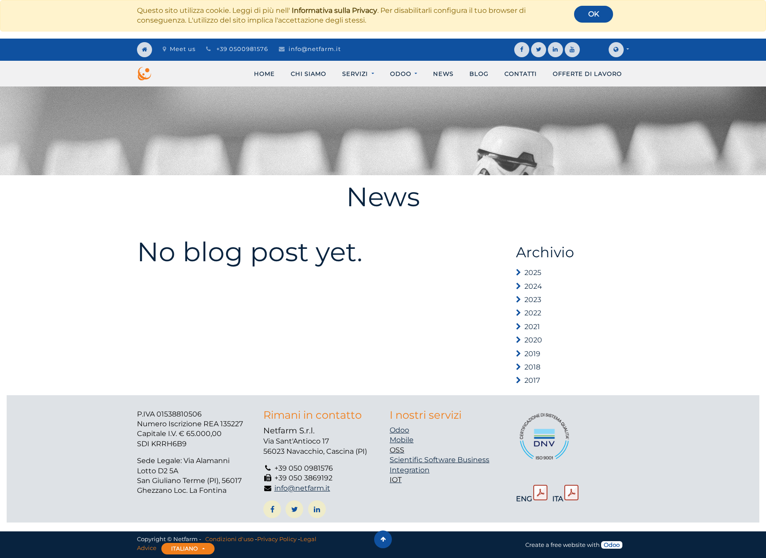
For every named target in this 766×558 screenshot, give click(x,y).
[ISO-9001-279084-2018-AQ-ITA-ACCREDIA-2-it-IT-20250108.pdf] (571, 492)
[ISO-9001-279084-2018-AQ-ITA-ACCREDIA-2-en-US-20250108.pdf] (540, 492)
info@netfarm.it (315, 48)
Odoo (399, 430)
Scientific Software (423, 460)
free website (568, 544)
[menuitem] (264, 73)
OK (593, 14)
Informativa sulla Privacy (334, 10)
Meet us (182, 48)
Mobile (402, 440)
